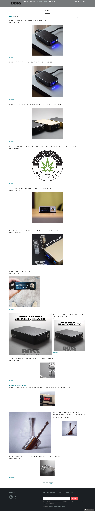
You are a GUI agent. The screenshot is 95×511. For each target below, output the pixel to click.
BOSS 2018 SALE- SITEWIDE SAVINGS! (29, 21)
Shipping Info (64, 492)
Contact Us (51, 1)
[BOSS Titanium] (16, 3)
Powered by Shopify (61, 506)
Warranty (74, 492)
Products (32, 1)
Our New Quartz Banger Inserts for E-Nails (35, 456)
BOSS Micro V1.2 (12, 385)
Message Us (89, 509)
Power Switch (23, 385)
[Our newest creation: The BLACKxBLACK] (30, 354)
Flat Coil (18, 385)
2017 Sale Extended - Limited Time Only (31, 188)
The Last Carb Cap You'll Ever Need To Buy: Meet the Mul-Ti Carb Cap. (69, 415)
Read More (11, 57)
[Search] (81, 2)
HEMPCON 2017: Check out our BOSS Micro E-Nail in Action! (43, 146)
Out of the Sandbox (53, 506)
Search (46, 492)
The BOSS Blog (42, 1)
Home (26, 1)
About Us (53, 492)
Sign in (77, 1)
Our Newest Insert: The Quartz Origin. (32, 359)
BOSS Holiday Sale (20, 272)
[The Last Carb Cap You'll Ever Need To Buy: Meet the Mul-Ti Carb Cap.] (30, 452)
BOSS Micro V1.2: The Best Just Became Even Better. (39, 387)
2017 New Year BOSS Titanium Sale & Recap (33, 231)
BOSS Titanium (50, 504)
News (47, 11)
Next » (51, 483)
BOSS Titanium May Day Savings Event (30, 62)
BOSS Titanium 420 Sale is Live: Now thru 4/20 (35, 104)
